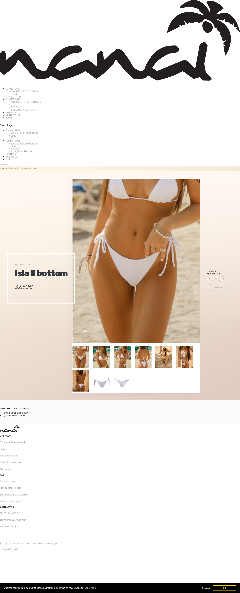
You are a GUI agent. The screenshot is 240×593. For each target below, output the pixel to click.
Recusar (206, 588)
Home (3, 168)
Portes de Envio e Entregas (14, 494)
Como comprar (7, 481)
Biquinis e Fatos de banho (26, 102)
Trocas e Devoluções (10, 487)
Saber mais (90, 588)
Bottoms (16, 96)
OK (224, 588)
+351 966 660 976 (11, 513)
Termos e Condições (10, 501)
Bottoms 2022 (15, 168)
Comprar (217, 287)
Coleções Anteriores (23, 110)
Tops (14, 94)
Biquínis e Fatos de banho (26, 91)
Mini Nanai (11, 154)
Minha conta (13, 115)
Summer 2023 (13, 140)
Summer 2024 (13, 130)
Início (9, 118)
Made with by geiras (9, 549)
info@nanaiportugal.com (14, 520)
